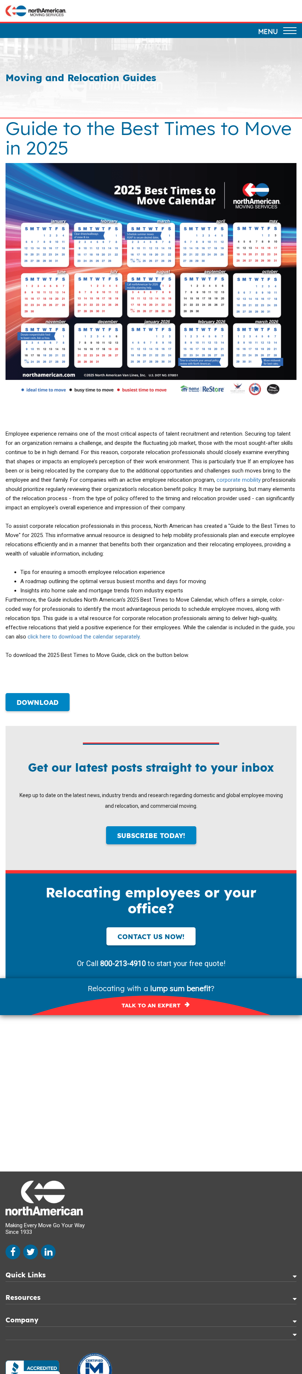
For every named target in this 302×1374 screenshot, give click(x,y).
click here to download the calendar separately (84, 636)
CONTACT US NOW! (151, 936)
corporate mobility (239, 480)
